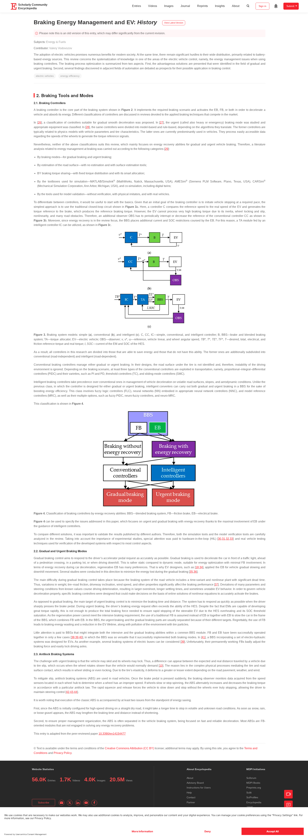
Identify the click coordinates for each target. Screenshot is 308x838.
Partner (191, 802)
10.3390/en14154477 (112, 733)
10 (161, 665)
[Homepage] (13, 6)
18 (197, 567)
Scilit (248, 792)
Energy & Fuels (56, 41)
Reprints (202, 5)
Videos (152, 5)
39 (76, 637)
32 (227, 538)
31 (223, 538)
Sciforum (251, 778)
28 (87, 127)
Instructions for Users (199, 787)
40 (80, 637)
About (235, 5)
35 (191, 571)
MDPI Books (253, 782)
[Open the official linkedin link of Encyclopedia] (78, 803)
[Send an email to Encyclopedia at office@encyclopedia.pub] (61, 803)
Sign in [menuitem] (262, 6)
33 (231, 538)
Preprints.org (253, 787)
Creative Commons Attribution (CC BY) (129, 748)
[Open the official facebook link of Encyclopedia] (94, 803)
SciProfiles (252, 797)
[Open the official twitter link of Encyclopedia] (70, 803)
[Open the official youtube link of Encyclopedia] (86, 803)
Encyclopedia (253, 802)
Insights (220, 5)
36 (195, 571)
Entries (136, 5)
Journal (185, 5)
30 (219, 538)
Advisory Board (195, 782)
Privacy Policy (62, 752)
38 (73, 637)
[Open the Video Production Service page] (288, 794)
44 (75, 691)
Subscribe (43, 802)
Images (168, 5)
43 (71, 691)
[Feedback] (288, 805)
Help (189, 792)
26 (39, 122)
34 (201, 567)
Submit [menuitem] (290, 6)
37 (216, 584)
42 (67, 691)
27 (161, 122)
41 (203, 637)
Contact (191, 797)
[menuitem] (276, 6)
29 (166, 148)
